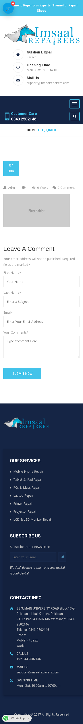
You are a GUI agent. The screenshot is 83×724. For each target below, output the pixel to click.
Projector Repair (25, 511)
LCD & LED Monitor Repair (32, 519)
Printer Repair (23, 503)
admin (12, 187)
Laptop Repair (23, 495)
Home (31, 130)
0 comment (66, 187)
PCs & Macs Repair (27, 487)
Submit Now (22, 374)
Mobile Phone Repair (28, 471)
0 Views (42, 187)
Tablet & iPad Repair (28, 479)
